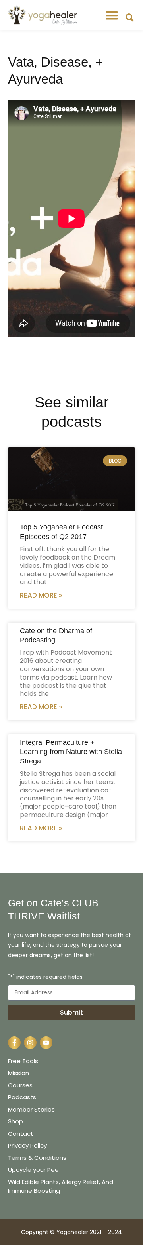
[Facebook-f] (14, 1042)
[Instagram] (30, 1042)
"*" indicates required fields (45, 977)
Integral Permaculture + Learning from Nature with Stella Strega (71, 752)
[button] (112, 15)
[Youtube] (46, 1042)
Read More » (41, 595)
